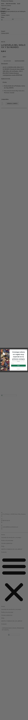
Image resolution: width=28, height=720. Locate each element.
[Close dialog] (26, 350)
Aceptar (18, 365)
